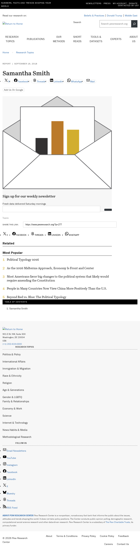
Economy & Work (12, 408)
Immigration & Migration (17, 368)
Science (7, 415)
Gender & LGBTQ (12, 397)
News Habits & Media (15, 429)
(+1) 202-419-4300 (12, 343)
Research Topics (12, 39)
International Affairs (14, 361)
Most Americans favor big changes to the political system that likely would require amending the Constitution (58, 278)
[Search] (134, 23)
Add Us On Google (13, 89)
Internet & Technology (15, 422)
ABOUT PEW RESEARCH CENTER (18, 515)
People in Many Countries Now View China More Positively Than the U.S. (57, 288)
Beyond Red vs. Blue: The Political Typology (36, 297)
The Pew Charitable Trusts (118, 522)
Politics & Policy (12, 354)
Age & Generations (13, 390)
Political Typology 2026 (23, 260)
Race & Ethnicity (12, 375)
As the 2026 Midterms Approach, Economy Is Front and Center (50, 268)
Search (77, 22)
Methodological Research (17, 436)
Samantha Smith (18, 308)
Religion (7, 383)
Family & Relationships (16, 401)
